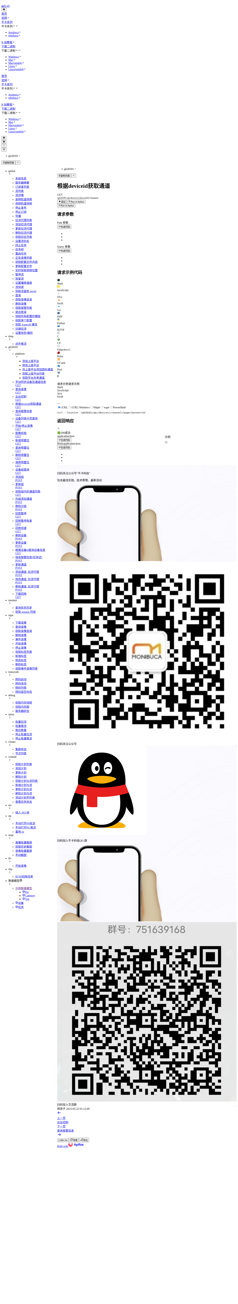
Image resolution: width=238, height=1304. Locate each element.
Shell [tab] (60, 387)
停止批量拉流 (23, 734)
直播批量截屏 (23, 842)
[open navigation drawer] (3, 146)
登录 (18, 295)
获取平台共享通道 (33, 377)
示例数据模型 (23, 888)
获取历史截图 (23, 846)
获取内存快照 (23, 702)
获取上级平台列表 (33, 373)
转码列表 (20, 687)
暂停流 (19, 274)
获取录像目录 (23, 299)
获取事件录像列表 (26, 668)
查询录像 (20, 626)
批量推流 (20, 726)
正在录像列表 (23, 257)
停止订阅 (20, 211)
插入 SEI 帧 (22, 812)
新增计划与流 (23, 785)
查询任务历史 (23, 607)
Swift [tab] (60, 396)
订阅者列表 (22, 186)
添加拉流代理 (23, 224)
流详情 (19, 195)
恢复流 (19, 278)
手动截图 (20, 855)
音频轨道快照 (23, 199)
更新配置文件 (23, 266)
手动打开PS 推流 (25, 827)
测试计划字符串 (25, 797)
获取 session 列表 (25, 611)
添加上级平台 (30, 361)
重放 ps (19, 831)
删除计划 (20, 776)
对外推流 (20, 343)
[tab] (147, 282)
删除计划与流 (23, 793)
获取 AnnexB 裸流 (26, 324)
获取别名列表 (23, 236)
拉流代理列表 (23, 220)
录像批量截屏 (23, 850)
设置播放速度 (23, 282)
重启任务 (20, 253)
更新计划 (20, 772)
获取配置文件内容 (26, 262)
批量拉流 (20, 721)
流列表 (19, 191)
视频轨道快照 (23, 203)
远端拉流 (20, 328)
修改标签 (20, 660)
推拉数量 (20, 730)
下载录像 (20, 622)
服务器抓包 (22, 711)
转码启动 (20, 679)
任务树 (19, 249)
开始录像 (20, 643)
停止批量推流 (23, 738)
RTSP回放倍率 (24, 876)
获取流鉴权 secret (25, 291)
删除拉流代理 (23, 232)
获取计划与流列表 (26, 780)
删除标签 (20, 664)
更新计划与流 (23, 789)
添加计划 (20, 768)
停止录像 (20, 647)
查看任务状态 (23, 801)
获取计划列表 (23, 764)
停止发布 (20, 207)
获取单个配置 (23, 320)
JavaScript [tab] (62, 390)
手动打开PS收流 (25, 823)
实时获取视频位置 (26, 270)
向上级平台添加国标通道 (37, 369)
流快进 (19, 287)
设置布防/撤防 (24, 332)
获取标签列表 (23, 651)
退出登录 (20, 312)
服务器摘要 (22, 182)
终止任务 (20, 245)
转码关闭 (20, 683)
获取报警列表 (23, 307)
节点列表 (20, 753)
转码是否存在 (23, 691)
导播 (18, 216)
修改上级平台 (30, 365)
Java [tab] (59, 393)
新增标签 (20, 656)
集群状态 (20, 749)
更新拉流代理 (23, 228)
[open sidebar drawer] (3, 149)
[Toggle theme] (3, 9)
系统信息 (20, 178)
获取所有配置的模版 (27, 316)
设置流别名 (22, 241)
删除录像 (20, 303)
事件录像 (20, 639)
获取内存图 (22, 706)
